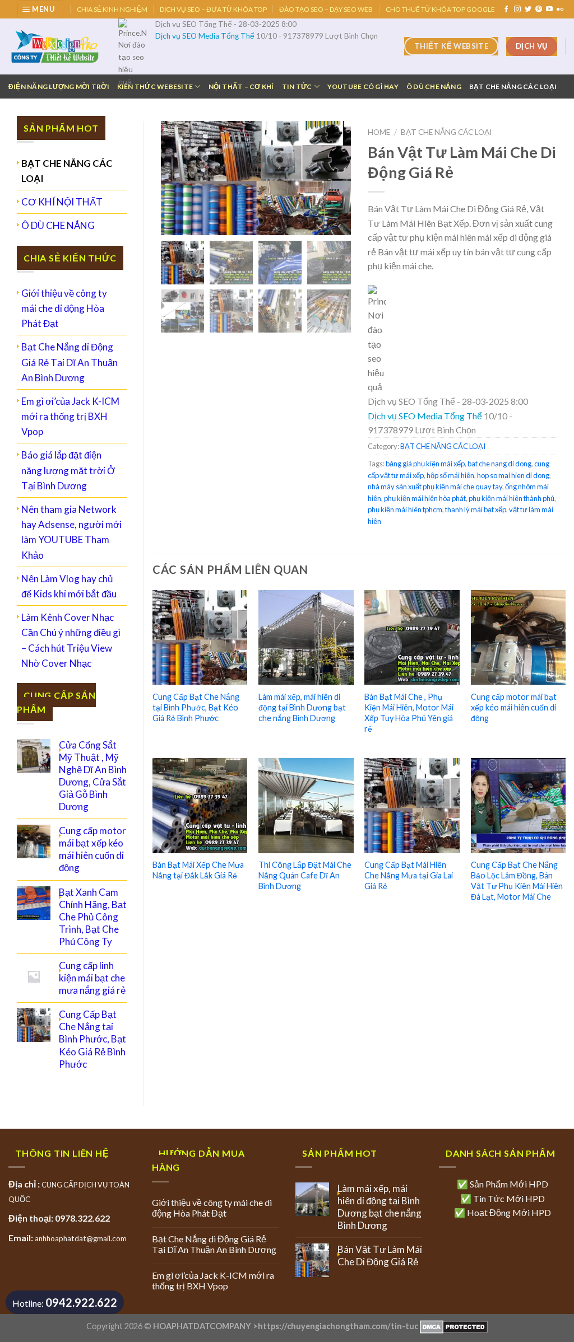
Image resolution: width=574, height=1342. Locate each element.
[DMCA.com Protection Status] (453, 1326)
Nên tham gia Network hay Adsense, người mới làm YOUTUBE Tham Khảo (71, 532)
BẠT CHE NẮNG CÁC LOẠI (513, 86)
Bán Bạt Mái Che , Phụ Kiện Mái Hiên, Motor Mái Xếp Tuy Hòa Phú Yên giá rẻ (408, 712)
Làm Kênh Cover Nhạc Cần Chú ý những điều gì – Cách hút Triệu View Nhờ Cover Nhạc (71, 640)
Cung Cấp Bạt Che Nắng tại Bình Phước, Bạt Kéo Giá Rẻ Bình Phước (195, 707)
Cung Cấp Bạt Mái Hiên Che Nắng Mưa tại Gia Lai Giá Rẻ (408, 875)
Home (379, 132)
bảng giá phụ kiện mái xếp (425, 463)
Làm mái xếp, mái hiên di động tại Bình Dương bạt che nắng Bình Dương (302, 707)
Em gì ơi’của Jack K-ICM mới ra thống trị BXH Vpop (70, 416)
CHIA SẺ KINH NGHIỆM (112, 9)
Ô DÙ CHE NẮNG (433, 86)
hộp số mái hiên (450, 475)
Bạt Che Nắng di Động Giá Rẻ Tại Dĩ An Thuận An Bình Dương (69, 362)
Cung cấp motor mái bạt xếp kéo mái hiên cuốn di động (514, 707)
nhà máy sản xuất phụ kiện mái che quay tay (435, 486)
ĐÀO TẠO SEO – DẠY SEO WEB (326, 9)
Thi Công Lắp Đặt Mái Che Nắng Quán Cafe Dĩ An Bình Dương (304, 875)
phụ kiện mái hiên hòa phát (425, 498)
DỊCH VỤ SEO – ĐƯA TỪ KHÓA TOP (213, 9)
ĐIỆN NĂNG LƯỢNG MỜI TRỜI (58, 86)
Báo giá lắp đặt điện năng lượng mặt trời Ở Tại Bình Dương (68, 470)
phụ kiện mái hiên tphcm (405, 509)
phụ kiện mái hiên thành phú (511, 498)
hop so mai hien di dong (513, 475)
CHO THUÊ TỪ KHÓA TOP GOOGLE (440, 9)
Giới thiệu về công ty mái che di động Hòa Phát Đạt (64, 308)
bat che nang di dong (499, 463)
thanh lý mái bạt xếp (475, 509)
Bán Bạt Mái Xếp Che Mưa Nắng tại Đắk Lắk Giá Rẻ (198, 870)
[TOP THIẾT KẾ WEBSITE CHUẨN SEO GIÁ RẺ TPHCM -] (54, 46)
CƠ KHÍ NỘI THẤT (62, 202)
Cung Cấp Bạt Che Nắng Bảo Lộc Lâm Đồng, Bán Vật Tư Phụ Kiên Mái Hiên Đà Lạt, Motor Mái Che (517, 880)
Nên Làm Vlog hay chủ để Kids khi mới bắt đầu (69, 586)
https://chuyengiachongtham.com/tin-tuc (338, 1326)
